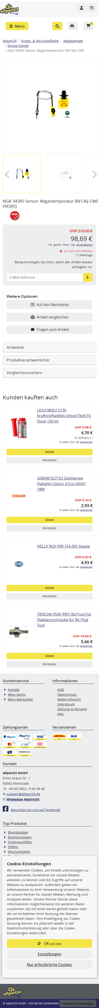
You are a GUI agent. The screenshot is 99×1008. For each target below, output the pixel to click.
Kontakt (14, 689)
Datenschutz (67, 694)
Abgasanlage (73, 41)
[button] (57, 26)
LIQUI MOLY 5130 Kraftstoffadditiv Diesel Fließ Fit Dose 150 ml (64, 416)
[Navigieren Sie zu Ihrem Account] (81, 7)
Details (49, 452)
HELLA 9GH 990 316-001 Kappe (63, 546)
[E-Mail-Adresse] (88, 277)
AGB (60, 689)
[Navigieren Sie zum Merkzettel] (91, 7)
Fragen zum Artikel (53, 329)
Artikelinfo (15, 347)
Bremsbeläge (18, 832)
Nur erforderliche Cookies (49, 964)
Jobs (60, 714)
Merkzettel (49, 460)
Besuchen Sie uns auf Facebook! (35, 810)
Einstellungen (49, 954)
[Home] (9, 8)
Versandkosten (84, 244)
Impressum (66, 704)
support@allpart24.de (23, 794)
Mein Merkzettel (20, 699)
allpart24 (10, 41)
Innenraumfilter (20, 842)
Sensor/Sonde (18, 45)
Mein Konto (17, 694)
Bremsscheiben (20, 837)
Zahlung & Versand (72, 709)
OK (52, 943)
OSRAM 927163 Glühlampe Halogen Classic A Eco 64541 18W (61, 484)
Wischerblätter (19, 851)
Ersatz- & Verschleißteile (40, 41)
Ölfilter (13, 847)
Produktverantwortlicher (28, 360)
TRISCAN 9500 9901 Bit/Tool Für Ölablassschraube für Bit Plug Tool (64, 620)
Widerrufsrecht (69, 699)
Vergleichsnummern (24, 372)
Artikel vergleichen (53, 317)
